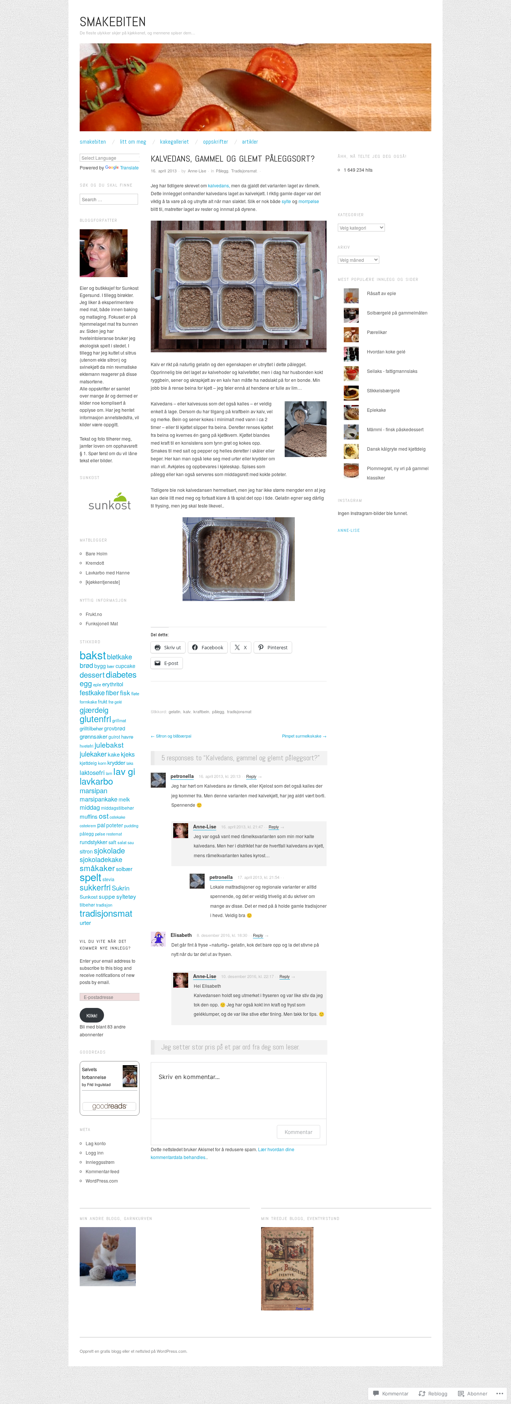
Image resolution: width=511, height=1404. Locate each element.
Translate (129, 167)
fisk (125, 692)
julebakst (109, 744)
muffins (89, 816)
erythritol (112, 684)
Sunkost (89, 896)
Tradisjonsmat (244, 171)
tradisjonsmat (239, 711)
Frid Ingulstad (99, 1084)
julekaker (93, 753)
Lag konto (96, 1143)
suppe (107, 896)
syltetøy (126, 896)
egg (86, 683)
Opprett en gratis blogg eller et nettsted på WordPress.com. (133, 1351)
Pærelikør (377, 332)
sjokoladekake (101, 859)
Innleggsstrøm (100, 1162)
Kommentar (298, 1132)
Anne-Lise (197, 171)
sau (131, 842)
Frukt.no (94, 614)
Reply (251, 776)
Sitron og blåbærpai (171, 736)
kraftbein (201, 711)
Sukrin (120, 887)
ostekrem (88, 825)
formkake (88, 702)
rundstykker (93, 842)
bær (110, 666)
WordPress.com (102, 1180)
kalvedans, (219, 185)
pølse (100, 834)
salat (121, 842)
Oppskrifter (215, 142)
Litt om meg (133, 142)
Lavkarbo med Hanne (108, 572)
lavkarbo (96, 781)
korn (102, 763)
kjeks (128, 753)
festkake (92, 692)
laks (129, 763)
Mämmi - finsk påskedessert (395, 429)
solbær (124, 869)
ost (103, 815)
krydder (116, 762)
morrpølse (309, 201)
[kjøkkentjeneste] (103, 582)
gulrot (114, 736)
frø (110, 702)
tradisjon (104, 905)
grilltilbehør (91, 728)
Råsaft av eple (381, 293)
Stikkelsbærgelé (383, 390)
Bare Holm (96, 553)
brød (86, 665)
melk (124, 799)
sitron (86, 851)
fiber (112, 692)
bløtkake (119, 656)
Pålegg (222, 171)
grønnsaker (93, 736)
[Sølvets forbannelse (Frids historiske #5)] (130, 1075)
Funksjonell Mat (102, 623)
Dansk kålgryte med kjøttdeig (396, 448)
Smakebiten (113, 21)
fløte (135, 693)
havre (127, 736)
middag (90, 807)
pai (101, 825)
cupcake (125, 665)
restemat (114, 834)
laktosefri (92, 772)
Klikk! (91, 1015)
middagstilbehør (117, 807)
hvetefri (87, 746)
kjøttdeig (88, 763)
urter (85, 922)
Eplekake (376, 410)
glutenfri (95, 718)
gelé (118, 702)
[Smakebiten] (255, 90)
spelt (90, 876)
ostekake (117, 817)
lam (109, 773)
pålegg (218, 711)
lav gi (124, 771)
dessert (92, 674)
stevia (108, 879)
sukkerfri (95, 887)
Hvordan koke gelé (386, 351)
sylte (286, 201)
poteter (114, 825)
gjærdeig (94, 709)
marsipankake (98, 798)
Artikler (250, 142)
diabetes (121, 674)
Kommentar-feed (102, 1171)
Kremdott (95, 563)
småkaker (97, 867)
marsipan (93, 790)
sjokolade (109, 850)
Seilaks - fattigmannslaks (392, 371)
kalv (186, 711)
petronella (182, 776)
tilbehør (87, 904)
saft (112, 842)
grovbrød (114, 728)
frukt (102, 701)
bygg (100, 665)
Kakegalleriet (174, 142)
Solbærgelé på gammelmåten (397, 312)
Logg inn (95, 1152)
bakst (93, 654)
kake (114, 754)
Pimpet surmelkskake (304, 736)
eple (97, 684)
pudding (131, 825)
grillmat (119, 720)
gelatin (174, 711)
